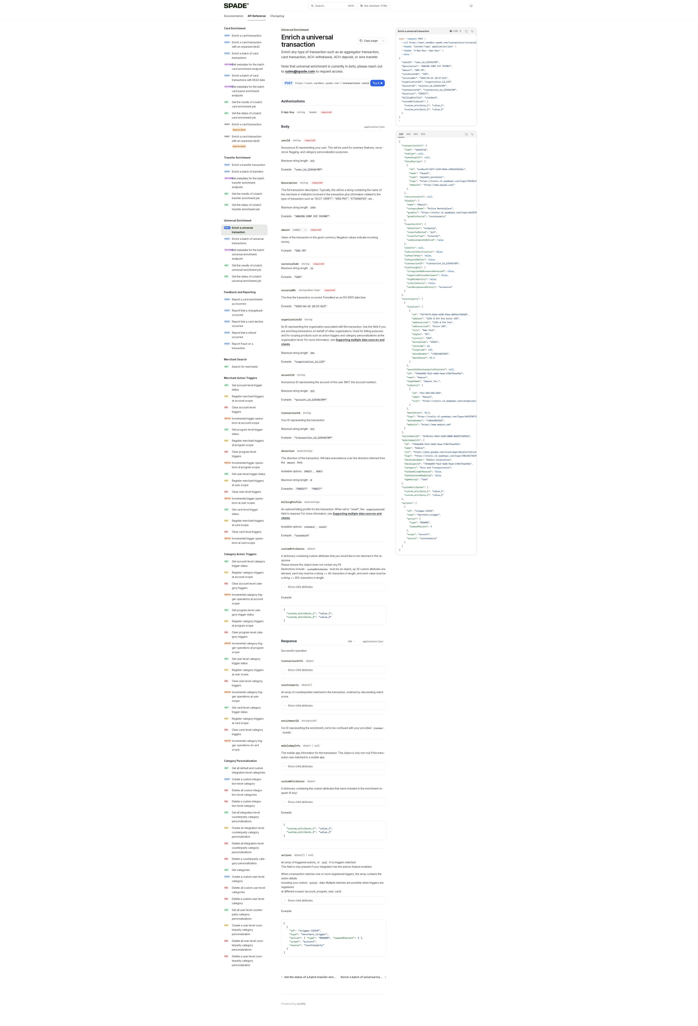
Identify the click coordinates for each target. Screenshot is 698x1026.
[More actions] (383, 41)
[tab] (401, 134)
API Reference (257, 15)
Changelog (277, 15)
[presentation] (436, 80)
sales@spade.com (300, 71)
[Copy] (365, 83)
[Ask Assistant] (472, 31)
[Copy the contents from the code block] (466, 31)
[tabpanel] (436, 346)
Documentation (233, 15)
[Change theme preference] (471, 6)
